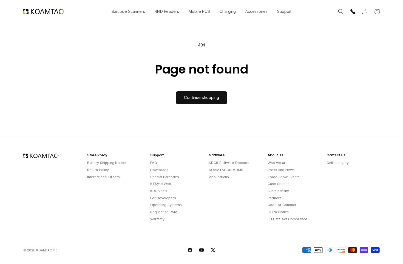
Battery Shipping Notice (106, 163)
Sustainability (278, 191)
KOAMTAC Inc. (47, 250)
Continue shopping (201, 97)
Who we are (278, 163)
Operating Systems (166, 205)
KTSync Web (160, 184)
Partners (275, 198)
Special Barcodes (164, 177)
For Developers (163, 198)
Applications (219, 177)
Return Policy (98, 170)
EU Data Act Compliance (287, 219)
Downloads (159, 170)
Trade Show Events (283, 177)
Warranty (157, 219)
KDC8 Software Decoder (229, 163)
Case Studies (278, 184)
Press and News (281, 170)
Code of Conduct (282, 205)
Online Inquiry (338, 163)
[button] (128, 11)
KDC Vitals (159, 191)
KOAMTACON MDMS (226, 170)
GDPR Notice (278, 212)
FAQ (153, 163)
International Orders (103, 177)
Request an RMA (163, 212)
